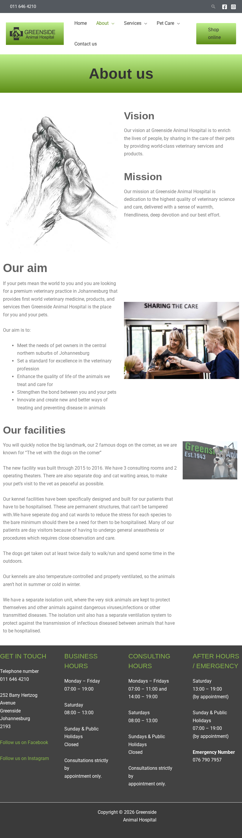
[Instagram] (233, 6)
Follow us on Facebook (24, 742)
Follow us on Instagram (24, 758)
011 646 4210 (23, 6)
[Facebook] (224, 6)
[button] (213, 6)
